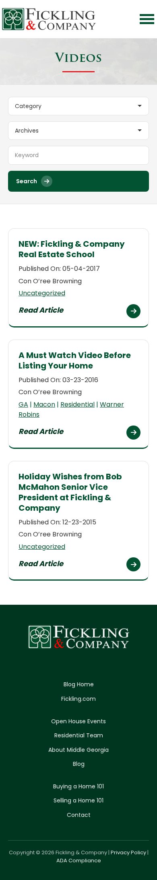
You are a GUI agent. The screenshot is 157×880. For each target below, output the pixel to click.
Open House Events (78, 721)
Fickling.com (78, 699)
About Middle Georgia (78, 750)
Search (26, 181)
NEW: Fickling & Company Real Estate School (72, 249)
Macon (44, 404)
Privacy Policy (128, 852)
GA (23, 404)
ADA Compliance (78, 860)
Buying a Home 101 (78, 786)
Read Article (41, 310)
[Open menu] (147, 19)
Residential (77, 404)
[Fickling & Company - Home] (49, 19)
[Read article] (133, 311)
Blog (79, 764)
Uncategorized (42, 293)
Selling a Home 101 (78, 800)
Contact (79, 815)
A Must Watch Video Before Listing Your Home (75, 360)
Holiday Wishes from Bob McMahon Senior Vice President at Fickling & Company (70, 492)
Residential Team (78, 735)
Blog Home (79, 684)
